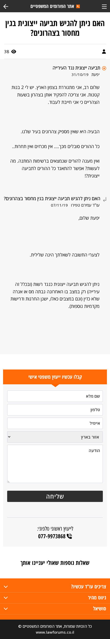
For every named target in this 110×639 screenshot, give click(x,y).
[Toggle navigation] (104, 6)
